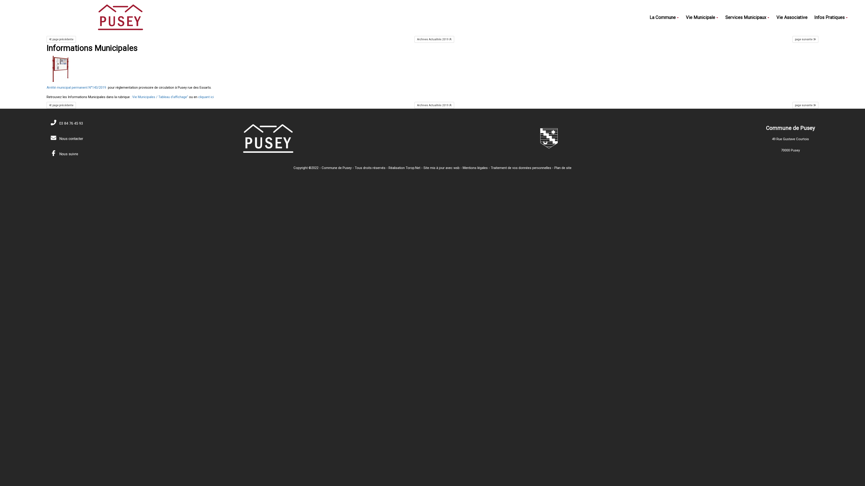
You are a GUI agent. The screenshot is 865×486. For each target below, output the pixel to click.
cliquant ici (205, 97)
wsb (456, 168)
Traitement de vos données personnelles (521, 168)
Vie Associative (792, 17)
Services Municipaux (745, 17)
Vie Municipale (700, 17)
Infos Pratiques (829, 17)
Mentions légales (475, 168)
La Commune (663, 17)
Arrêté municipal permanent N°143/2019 (76, 88)
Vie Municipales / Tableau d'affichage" (160, 97)
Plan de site (562, 168)
